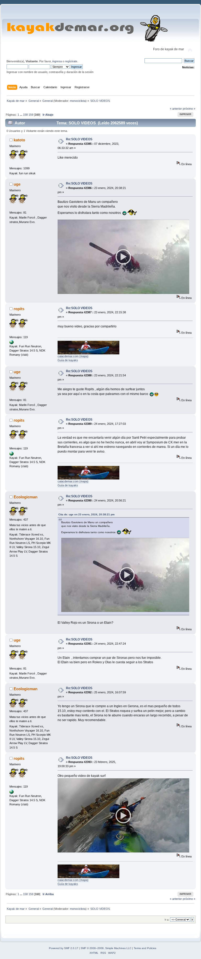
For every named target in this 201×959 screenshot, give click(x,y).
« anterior (176, 108)
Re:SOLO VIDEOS (79, 139)
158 (25, 114)
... (21, 114)
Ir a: (167, 919)
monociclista (78, 100)
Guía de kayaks (68, 360)
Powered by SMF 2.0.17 (63, 948)
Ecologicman (25, 497)
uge (17, 184)
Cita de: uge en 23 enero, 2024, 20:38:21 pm (86, 514)
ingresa (57, 61)
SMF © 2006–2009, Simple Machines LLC (106, 948)
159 (31, 114)
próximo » (189, 108)
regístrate (71, 61)
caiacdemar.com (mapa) (73, 356)
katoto (19, 140)
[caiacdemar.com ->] (11, 343)
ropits (19, 308)
